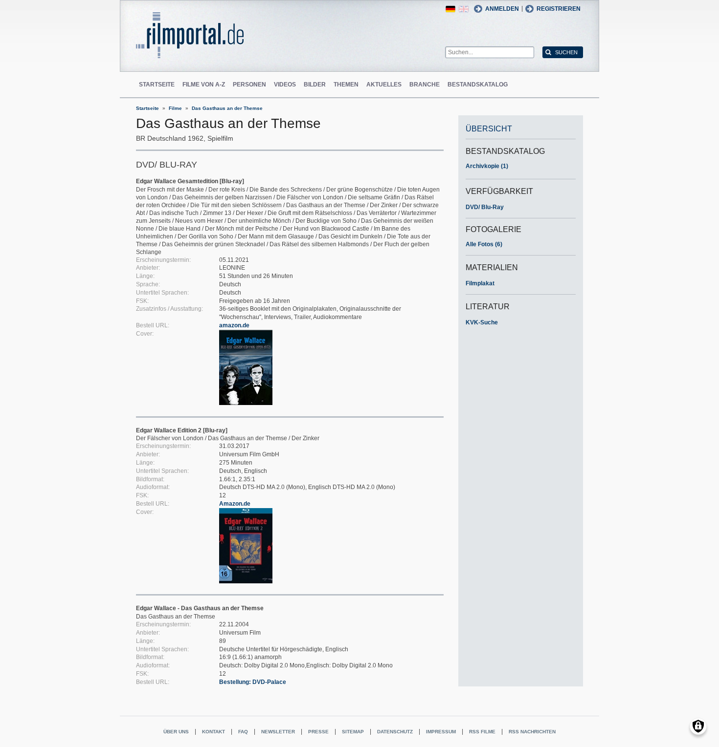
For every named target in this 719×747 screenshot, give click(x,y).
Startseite (157, 84)
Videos (285, 84)
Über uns (176, 731)
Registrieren (559, 8)
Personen (249, 84)
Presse (318, 731)
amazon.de (234, 325)
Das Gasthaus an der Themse (227, 108)
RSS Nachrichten (532, 731)
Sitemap (353, 731)
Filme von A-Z (203, 84)
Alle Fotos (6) (484, 244)
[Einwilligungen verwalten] (698, 726)
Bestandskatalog (478, 84)
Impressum (441, 731)
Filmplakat (480, 283)
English (463, 9)
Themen (346, 84)
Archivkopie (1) (487, 166)
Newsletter (278, 731)
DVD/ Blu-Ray (485, 207)
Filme (175, 108)
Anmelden (502, 8)
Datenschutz (395, 731)
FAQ (243, 731)
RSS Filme (482, 731)
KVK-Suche (482, 322)
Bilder (315, 84)
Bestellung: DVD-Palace (252, 682)
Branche (424, 84)
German (450, 9)
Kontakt (213, 731)
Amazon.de (234, 503)
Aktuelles (384, 84)
